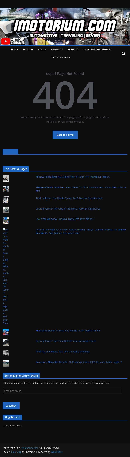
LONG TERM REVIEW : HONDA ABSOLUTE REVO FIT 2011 (65, 219)
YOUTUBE (28, 49)
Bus (40, 49)
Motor (55, 49)
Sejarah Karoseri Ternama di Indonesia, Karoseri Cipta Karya (68, 208)
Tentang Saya (59, 57)
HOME (14, 49)
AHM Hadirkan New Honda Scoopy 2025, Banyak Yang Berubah (69, 198)
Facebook (10, 151)
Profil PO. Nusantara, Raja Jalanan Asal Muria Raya (63, 351)
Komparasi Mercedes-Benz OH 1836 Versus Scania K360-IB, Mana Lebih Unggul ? (79, 362)
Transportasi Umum (96, 49)
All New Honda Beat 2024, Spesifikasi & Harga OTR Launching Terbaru (73, 176)
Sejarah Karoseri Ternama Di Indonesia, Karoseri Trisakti (66, 341)
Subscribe (11, 405)
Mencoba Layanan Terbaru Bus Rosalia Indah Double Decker (68, 330)
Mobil (71, 49)
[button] (44, 49)
